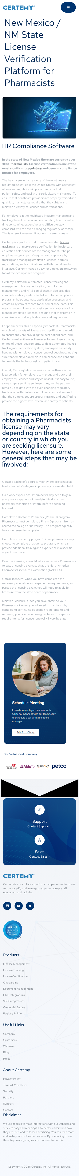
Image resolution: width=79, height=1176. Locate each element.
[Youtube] (19, 906)
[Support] (40, 810)
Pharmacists (18, 164)
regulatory (34, 168)
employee (38, 260)
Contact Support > (39, 826)
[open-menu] (68, 7)
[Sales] (40, 840)
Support (39, 821)
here (43, 1136)
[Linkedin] (7, 906)
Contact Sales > (39, 856)
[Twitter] (30, 906)
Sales (39, 851)
